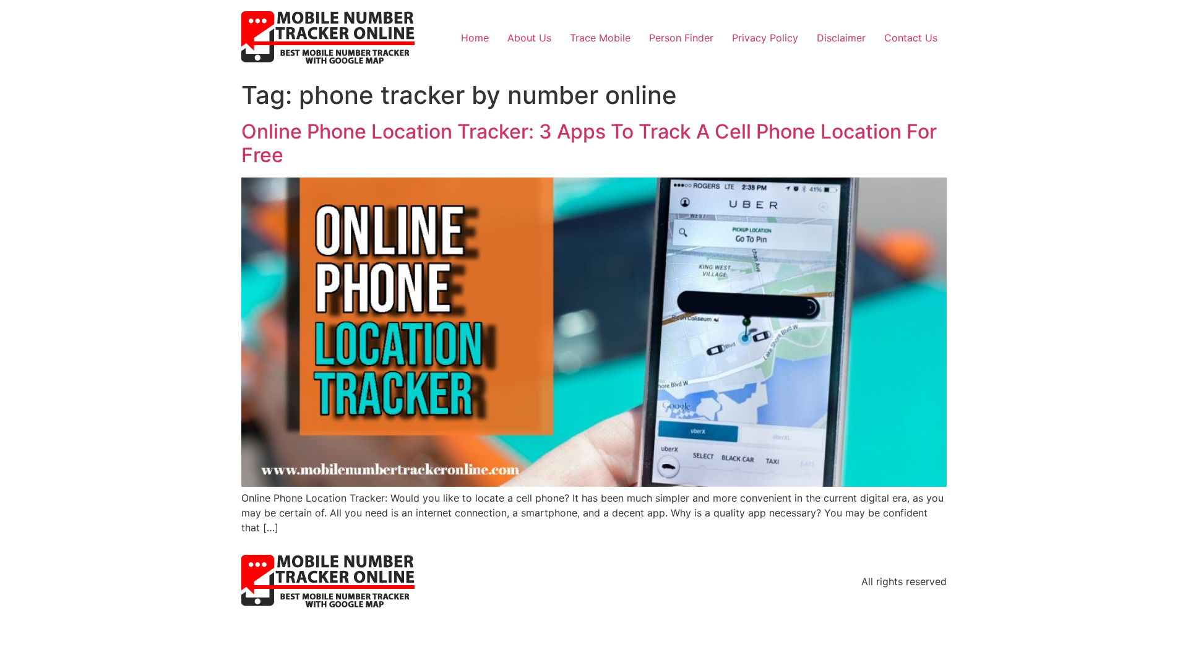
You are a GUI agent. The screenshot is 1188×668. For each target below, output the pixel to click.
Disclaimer (841, 38)
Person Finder (681, 38)
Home (475, 38)
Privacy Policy (765, 38)
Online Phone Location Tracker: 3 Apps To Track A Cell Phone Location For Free (589, 143)
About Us (529, 38)
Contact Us (910, 38)
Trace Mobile (600, 38)
